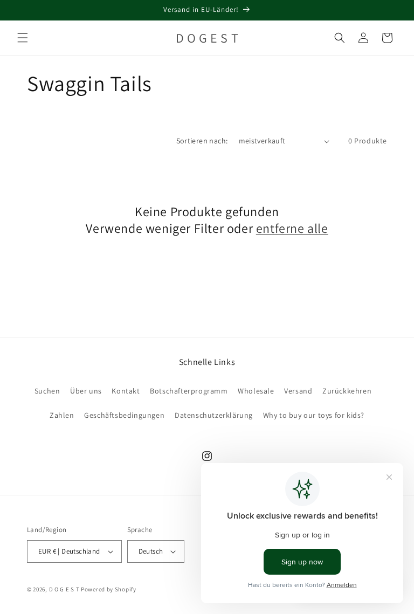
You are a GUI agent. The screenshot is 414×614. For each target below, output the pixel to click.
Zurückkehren (346, 391)
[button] (22, 38)
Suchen (47, 391)
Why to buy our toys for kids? (313, 415)
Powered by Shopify (108, 589)
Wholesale (256, 391)
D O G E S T (64, 589)
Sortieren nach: (202, 141)
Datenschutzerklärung (214, 415)
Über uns (86, 391)
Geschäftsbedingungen (124, 415)
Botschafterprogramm (188, 391)
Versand (298, 391)
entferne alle (292, 228)
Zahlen (62, 415)
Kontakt (126, 391)
